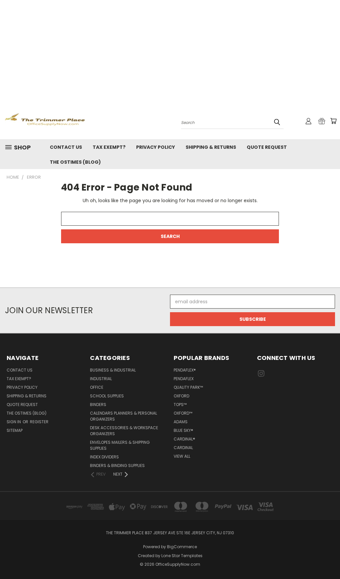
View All (182, 456)
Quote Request (267, 147)
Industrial (101, 378)
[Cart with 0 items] (333, 121)
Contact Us (66, 147)
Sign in (14, 422)
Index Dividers (104, 457)
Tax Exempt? (109, 147)
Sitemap (15, 430)
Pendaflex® (185, 370)
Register (39, 422)
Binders (98, 404)
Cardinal (183, 447)
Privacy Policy (155, 147)
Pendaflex (184, 378)
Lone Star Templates (182, 555)
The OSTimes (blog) (75, 162)
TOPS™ (180, 404)
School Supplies (107, 396)
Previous (330, 558)
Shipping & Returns (211, 147)
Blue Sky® (183, 430)
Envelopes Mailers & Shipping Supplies (120, 445)
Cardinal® (184, 439)
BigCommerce (182, 547)
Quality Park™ (188, 387)
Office (96, 387)
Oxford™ (183, 413)
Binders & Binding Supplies (117, 465)
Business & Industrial (113, 370)
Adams (181, 422)
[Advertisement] (170, 49)
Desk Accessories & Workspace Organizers (124, 430)
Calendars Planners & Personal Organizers (123, 416)
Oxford (181, 396)
